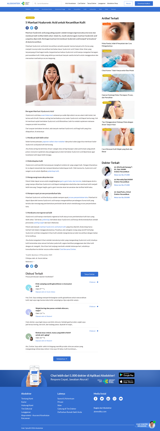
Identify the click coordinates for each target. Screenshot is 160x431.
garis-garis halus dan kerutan (70, 181)
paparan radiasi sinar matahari (54, 141)
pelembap (46, 219)
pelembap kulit (53, 171)
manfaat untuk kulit (53, 227)
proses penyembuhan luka (78, 197)
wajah (39, 223)
